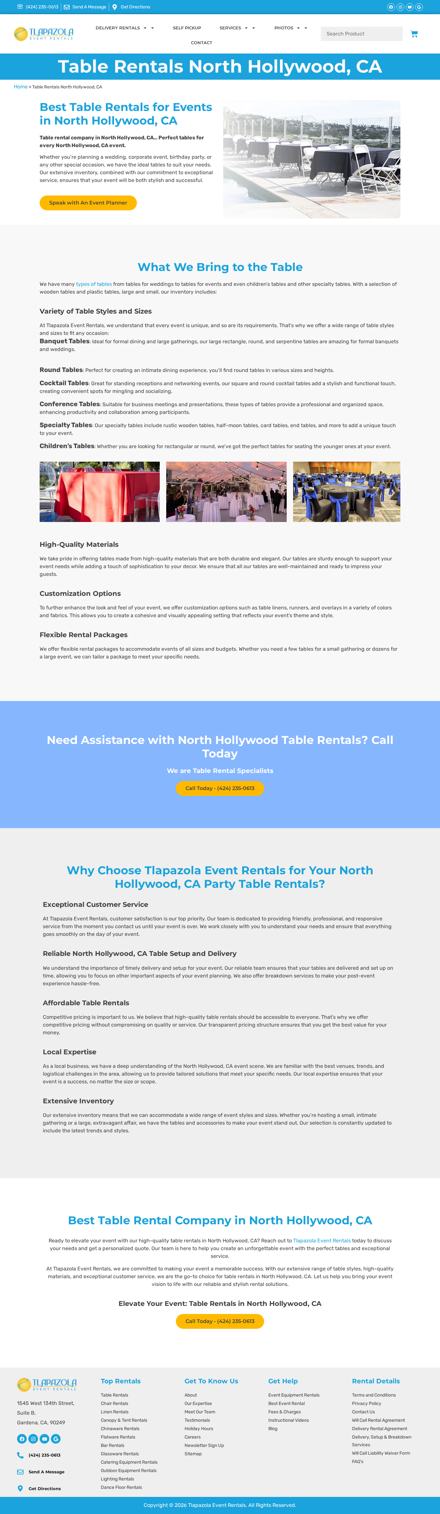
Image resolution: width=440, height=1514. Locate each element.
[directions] (20, 1488)
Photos (283, 27)
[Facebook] (391, 7)
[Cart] (414, 34)
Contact (201, 42)
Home (21, 87)
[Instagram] (400, 7)
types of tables (94, 284)
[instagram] (33, 1439)
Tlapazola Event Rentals (322, 1241)
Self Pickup (187, 27)
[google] (56, 1439)
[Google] (419, 7)
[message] (20, 1472)
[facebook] (22, 1439)
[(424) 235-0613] (20, 1455)
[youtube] (44, 1439)
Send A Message (46, 1471)
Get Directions (45, 1488)
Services (230, 27)
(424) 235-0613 (45, 1455)
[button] (47, 493)
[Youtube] (410, 7)
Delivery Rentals (118, 27)
